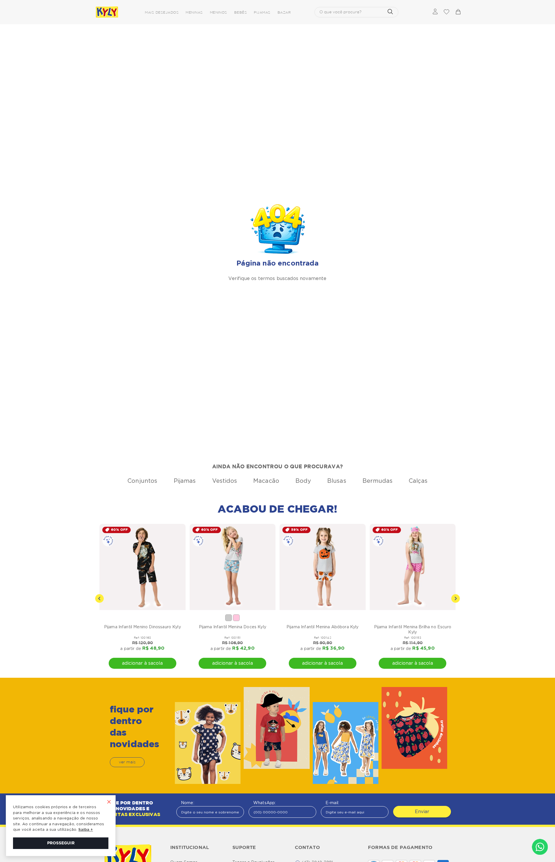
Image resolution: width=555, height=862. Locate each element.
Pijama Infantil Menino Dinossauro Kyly (142, 627)
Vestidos (224, 480)
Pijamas (185, 480)
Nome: (187, 802)
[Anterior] (99, 598)
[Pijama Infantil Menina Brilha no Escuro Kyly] (413, 567)
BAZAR (284, 12)
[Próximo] (455, 598)
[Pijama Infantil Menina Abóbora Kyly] (323, 567)
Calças (418, 480)
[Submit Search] (390, 12)
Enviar (422, 811)
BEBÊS (240, 12)
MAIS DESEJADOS (162, 12)
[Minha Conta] (435, 12)
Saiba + (85, 829)
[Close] (109, 802)
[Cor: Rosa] (236, 617)
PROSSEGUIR (61, 843)
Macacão (266, 480)
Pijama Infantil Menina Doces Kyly (232, 627)
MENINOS (218, 12)
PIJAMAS (262, 12)
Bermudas (377, 480)
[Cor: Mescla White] (228, 617)
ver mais (127, 762)
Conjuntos (142, 480)
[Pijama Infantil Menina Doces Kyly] (233, 567)
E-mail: (332, 802)
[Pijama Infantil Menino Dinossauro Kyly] (142, 567)
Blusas (336, 480)
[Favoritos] (446, 12)
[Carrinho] (457, 12)
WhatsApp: (264, 802)
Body (303, 480)
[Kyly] (106, 12)
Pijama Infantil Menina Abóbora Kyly (322, 627)
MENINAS (194, 12)
